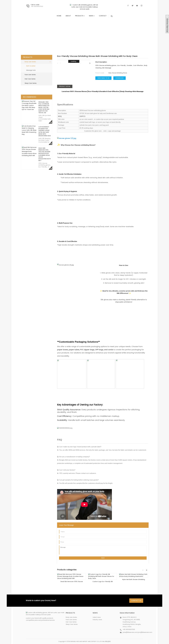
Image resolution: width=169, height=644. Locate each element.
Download (120, 78)
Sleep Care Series (30, 83)
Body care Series (86, 33)
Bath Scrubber (106, 33)
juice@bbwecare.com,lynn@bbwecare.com (137, 632)
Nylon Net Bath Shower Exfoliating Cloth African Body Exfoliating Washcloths (133, 579)
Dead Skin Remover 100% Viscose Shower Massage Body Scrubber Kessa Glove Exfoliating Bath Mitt (44, 154)
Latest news (97, 617)
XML (103, 641)
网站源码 (108, 641)
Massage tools (31, 70)
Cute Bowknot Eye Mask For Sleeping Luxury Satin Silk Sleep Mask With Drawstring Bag (44, 131)
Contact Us (136, 600)
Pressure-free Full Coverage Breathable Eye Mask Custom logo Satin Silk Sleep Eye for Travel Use (43, 107)
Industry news (97, 620)
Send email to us (103, 78)
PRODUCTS (69, 33)
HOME (58, 33)
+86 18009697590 (129, 629)
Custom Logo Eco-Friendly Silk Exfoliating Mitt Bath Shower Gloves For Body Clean (102, 582)
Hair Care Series (30, 79)
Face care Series (30, 75)
